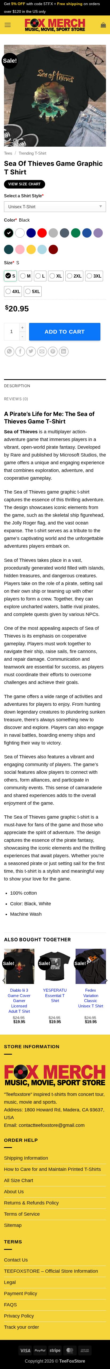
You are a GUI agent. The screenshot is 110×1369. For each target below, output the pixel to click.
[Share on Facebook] (20, 352)
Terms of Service (22, 1214)
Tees (8, 153)
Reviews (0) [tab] (16, 399)
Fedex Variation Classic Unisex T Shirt (90, 998)
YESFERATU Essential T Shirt (55, 995)
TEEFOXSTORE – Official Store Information (51, 1271)
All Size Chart (18, 1180)
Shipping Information (26, 1158)
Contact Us (16, 1260)
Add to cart (65, 332)
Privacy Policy (19, 1316)
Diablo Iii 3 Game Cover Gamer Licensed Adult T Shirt (19, 1001)
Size (9, 262)
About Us (14, 1191)
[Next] (106, 991)
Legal (10, 1282)
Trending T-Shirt (32, 153)
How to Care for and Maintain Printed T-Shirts (52, 1169)
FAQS (10, 1304)
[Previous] (4, 991)
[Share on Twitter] (31, 352)
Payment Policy (20, 1293)
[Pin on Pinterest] (53, 352)
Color (10, 220)
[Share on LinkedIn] (64, 352)
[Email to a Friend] (42, 352)
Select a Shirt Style (24, 195)
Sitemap (13, 1225)
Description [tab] (17, 385)
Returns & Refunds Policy (31, 1203)
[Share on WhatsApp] (9, 352)
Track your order (21, 1327)
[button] (7, 25)
